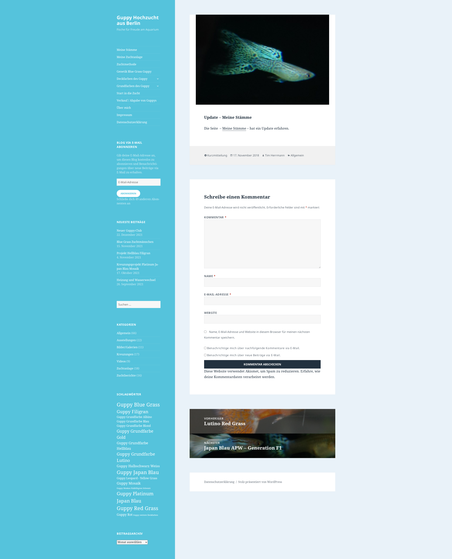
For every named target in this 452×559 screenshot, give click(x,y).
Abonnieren (128, 193)
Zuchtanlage (125, 368)
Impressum (124, 115)
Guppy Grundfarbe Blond (134, 426)
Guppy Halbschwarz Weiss (138, 466)
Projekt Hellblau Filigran (133, 253)
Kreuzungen (125, 354)
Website (210, 313)
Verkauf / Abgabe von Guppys (136, 100)
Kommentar (215, 217)
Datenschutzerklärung (132, 122)
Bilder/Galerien (127, 347)
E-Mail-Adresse (217, 294)
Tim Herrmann (275, 155)
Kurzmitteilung (217, 155)
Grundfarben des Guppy (133, 86)
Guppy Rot (124, 514)
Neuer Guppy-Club (129, 230)
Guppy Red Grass (137, 508)
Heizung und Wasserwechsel (136, 280)
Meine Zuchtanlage (129, 57)
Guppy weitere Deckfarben (145, 515)
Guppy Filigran (132, 411)
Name (210, 276)
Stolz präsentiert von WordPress (260, 482)
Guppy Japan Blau (138, 472)
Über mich (124, 108)
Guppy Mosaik (129, 483)
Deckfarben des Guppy (132, 79)
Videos (121, 361)
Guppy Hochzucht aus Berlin (138, 20)
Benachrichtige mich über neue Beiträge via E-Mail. (244, 355)
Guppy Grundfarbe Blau (133, 421)
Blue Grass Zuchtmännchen (135, 242)
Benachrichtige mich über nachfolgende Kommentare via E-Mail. (253, 348)
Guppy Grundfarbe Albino (134, 417)
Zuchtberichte (126, 375)
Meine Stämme (127, 50)
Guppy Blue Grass (138, 404)
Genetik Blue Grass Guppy (134, 71)
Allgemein (123, 333)
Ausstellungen (126, 340)
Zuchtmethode (126, 64)
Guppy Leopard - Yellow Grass (137, 478)
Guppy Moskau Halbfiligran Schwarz (134, 488)
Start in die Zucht (128, 93)
